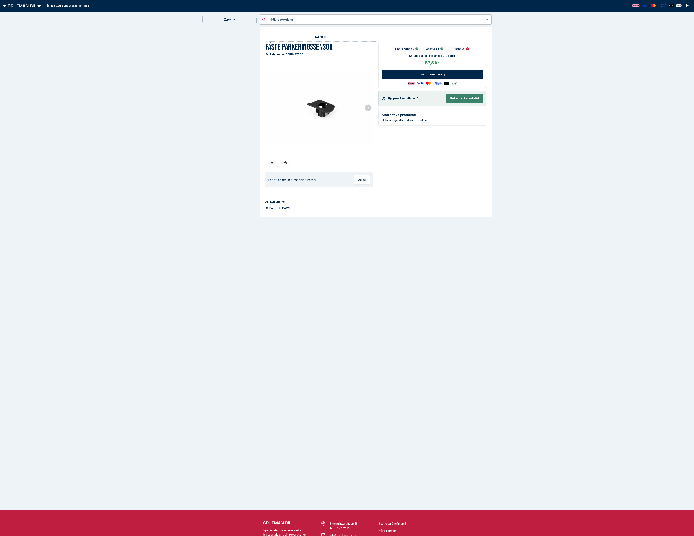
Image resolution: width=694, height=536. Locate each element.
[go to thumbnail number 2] (285, 163)
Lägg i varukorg (432, 74)
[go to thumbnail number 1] (271, 163)
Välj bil (231, 19)
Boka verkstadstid (464, 98)
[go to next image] (368, 108)
